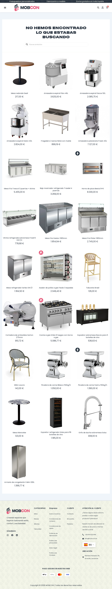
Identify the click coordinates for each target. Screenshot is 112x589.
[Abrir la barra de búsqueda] (98, 8)
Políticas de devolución (53, 534)
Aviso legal (53, 548)
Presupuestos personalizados (90, 1)
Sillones (36, 524)
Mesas (36, 519)
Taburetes (37, 529)
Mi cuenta (70, 519)
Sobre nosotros (54, 514)
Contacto (70, 514)
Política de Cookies (53, 554)
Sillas (36, 514)
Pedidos (70, 524)
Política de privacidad (53, 542)
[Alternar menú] (5, 7)
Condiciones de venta (55, 527)
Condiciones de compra (55, 520)
